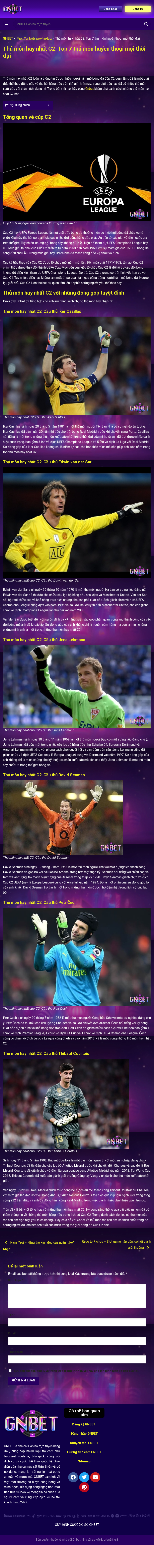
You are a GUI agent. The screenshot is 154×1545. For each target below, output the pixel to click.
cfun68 (108, 1539)
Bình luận (15, 1280)
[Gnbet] (13, 9)
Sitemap (84, 1461)
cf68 (99, 1539)
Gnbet (89, 89)
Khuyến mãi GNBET (84, 1443)
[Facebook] (73, 1477)
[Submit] (146, 24)
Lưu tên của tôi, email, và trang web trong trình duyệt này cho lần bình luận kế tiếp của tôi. (76, 1371)
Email (13, 1333)
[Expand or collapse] (48, 105)
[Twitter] (84, 1477)
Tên (12, 1315)
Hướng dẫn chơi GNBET (84, 1452)
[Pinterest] (84, 1487)
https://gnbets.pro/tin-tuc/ (34, 38)
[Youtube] (95, 1477)
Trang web (15, 1352)
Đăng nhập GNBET (84, 1433)
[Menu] (6, 24)
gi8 (116, 1539)
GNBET (8, 38)
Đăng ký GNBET (84, 1424)
